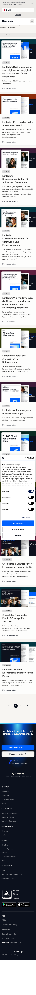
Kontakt (4, 835)
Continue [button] (18, 15)
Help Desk (5, 845)
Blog (3, 871)
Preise (4, 803)
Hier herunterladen (9, 88)
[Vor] (27, 706)
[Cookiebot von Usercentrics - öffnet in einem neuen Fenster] (25, 458)
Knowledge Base (8, 849)
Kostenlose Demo (8, 817)
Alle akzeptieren (18, 523)
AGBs (4, 920)
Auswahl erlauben (18, 529)
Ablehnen (18, 535)
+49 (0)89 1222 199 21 (10, 942)
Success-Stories (8, 878)
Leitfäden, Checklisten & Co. (12, 874)
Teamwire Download (9, 821)
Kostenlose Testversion (10, 813)
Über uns (5, 831)
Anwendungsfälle (8, 799)
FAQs (3, 860)
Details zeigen (25, 517)
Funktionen (5, 792)
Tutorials (5, 853)
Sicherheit (5, 795)
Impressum (6, 929)
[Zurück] (9, 706)
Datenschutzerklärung (9, 925)
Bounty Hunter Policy (9, 934)
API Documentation (9, 857)
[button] (18, 10)
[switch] (31, 497)
